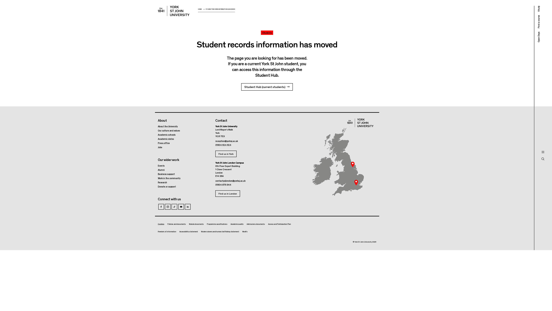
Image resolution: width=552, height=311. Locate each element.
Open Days (538, 37)
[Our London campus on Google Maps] (356, 183)
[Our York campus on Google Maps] (353, 164)
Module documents (196, 224)
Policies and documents (176, 224)
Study (538, 9)
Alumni (161, 169)
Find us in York (225, 153)
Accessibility (543, 304)
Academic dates (166, 138)
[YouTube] (181, 207)
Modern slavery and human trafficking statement (220, 231)
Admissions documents (256, 224)
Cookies (161, 224)
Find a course (538, 21)
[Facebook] (161, 207)
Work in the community (169, 178)
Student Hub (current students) (264, 87)
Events (161, 165)
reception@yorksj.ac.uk (226, 141)
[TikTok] (174, 207)
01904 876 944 (223, 184)
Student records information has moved (220, 9)
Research (162, 182)
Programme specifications (217, 224)
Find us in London (227, 193)
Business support (166, 173)
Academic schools (167, 134)
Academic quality (237, 224)
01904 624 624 (223, 144)
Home (200, 9)
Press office (164, 143)
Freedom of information (167, 231)
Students (542, 297)
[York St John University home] (173, 11)
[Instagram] (168, 207)
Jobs (160, 147)
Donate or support (167, 186)
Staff (540, 300)
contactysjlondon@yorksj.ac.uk (230, 180)
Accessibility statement (188, 231)
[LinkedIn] (188, 207)
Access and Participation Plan (279, 224)
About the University (168, 126)
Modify (245, 231)
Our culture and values (169, 130)
